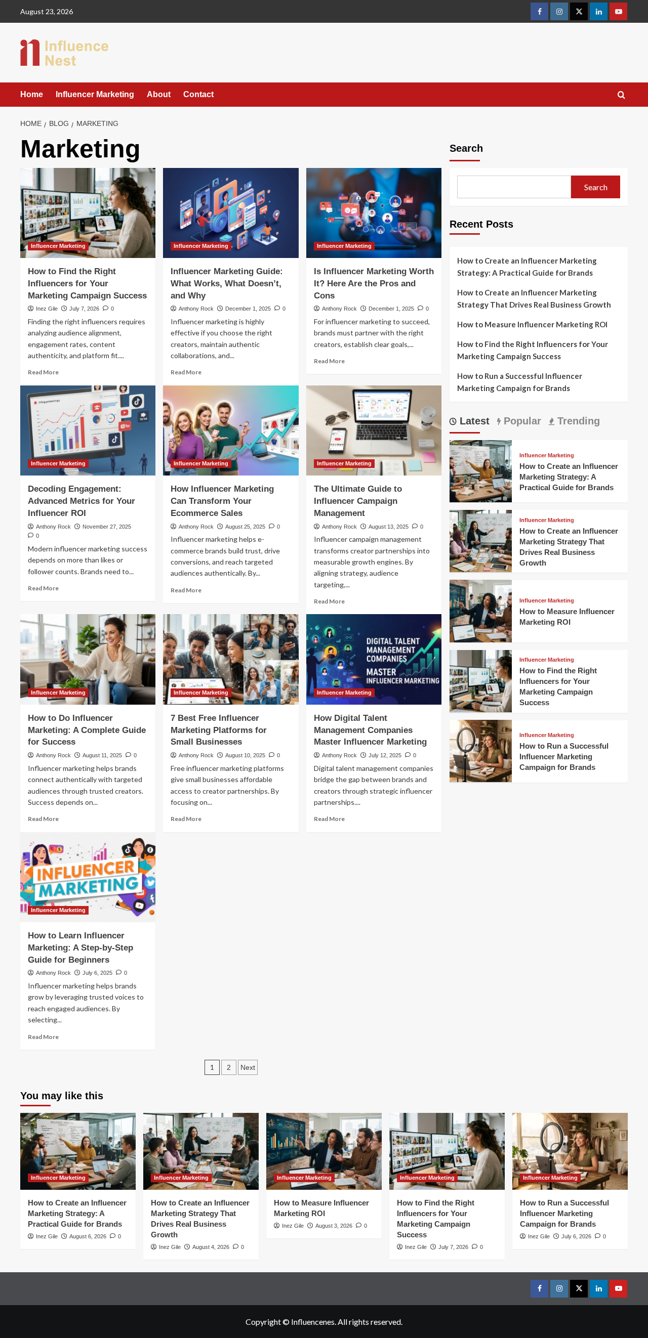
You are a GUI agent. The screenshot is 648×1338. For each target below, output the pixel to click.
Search (466, 148)
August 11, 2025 (102, 755)
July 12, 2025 (385, 755)
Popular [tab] (521, 420)
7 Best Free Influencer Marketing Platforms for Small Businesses (219, 730)
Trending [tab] (577, 420)
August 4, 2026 (210, 1247)
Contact (198, 94)
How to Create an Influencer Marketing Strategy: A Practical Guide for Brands (527, 266)
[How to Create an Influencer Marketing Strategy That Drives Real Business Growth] (481, 540)
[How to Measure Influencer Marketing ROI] (481, 610)
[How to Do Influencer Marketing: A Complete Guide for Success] (87, 659)
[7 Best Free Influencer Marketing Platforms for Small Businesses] (230, 659)
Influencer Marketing (95, 94)
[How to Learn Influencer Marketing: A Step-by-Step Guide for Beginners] (87, 877)
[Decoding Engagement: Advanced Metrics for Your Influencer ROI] (87, 430)
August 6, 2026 (87, 1236)
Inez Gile (47, 309)
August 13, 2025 (389, 527)
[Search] (621, 95)
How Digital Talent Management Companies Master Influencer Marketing (370, 730)
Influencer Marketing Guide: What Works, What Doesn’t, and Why (227, 283)
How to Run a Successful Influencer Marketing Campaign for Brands (519, 382)
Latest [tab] (473, 420)
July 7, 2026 (84, 309)
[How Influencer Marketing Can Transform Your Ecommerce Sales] (230, 430)
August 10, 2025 (245, 755)
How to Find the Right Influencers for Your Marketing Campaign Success (87, 283)
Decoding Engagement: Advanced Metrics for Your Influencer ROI (81, 501)
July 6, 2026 (576, 1236)
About (159, 94)
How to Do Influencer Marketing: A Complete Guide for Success (87, 730)
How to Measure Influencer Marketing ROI (532, 324)
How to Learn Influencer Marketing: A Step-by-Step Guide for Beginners (80, 948)
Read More (43, 372)
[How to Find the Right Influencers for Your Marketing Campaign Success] (87, 213)
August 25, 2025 (245, 527)
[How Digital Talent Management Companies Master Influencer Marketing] (373, 659)
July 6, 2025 (97, 973)
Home (31, 94)
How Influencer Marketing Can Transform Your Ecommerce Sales (222, 501)
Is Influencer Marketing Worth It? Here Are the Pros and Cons (374, 283)
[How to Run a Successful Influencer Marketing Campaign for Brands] (481, 750)
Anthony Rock (196, 309)
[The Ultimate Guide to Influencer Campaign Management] (373, 430)
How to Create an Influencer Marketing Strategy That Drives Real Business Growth (534, 298)
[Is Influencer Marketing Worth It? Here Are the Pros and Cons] (373, 213)
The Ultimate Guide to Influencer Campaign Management (358, 501)
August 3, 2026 (333, 1226)
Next (247, 1067)
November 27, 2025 (107, 527)
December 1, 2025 (248, 309)
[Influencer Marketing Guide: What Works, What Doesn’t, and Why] (230, 213)
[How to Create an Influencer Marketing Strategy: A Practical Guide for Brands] (481, 469)
